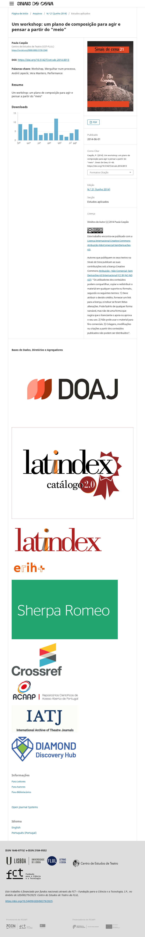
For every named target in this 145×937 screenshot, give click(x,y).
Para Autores (18, 786)
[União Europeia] (115, 930)
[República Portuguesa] (88, 930)
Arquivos (37, 13)
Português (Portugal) (24, 832)
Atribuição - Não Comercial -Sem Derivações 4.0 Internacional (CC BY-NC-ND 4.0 (110, 275)
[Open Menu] (11, 3)
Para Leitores (18, 781)
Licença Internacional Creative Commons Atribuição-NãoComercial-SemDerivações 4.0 (108, 245)
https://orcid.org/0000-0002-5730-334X (29, 50)
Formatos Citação (99, 172)
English (16, 827)
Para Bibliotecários (21, 792)
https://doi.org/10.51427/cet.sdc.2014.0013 (43, 60)
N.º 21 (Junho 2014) (57, 13)
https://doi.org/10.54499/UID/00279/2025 (29, 901)
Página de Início (20, 13)
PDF (94, 122)
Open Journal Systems (25, 807)
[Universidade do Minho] (43, 930)
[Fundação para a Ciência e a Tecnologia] (20, 930)
